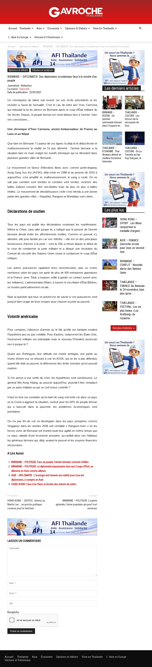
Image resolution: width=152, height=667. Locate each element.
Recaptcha (13, 612)
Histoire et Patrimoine (47, 37)
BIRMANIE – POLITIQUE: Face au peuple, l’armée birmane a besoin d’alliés (50, 462)
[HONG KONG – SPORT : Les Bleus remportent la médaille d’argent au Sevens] (109, 223)
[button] (140, 28)
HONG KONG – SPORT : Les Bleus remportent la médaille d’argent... (131, 225)
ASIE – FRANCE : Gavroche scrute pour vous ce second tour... (132, 246)
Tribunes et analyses (42, 70)
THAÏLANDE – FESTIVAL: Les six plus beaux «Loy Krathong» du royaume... (130, 310)
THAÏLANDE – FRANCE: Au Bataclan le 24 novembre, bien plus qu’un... (132, 287)
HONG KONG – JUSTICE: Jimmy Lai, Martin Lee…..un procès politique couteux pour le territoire (26, 504)
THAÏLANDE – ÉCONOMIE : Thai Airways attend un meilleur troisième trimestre (111, 155)
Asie (39, 28)
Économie (53, 28)
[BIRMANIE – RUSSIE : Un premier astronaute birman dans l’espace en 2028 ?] (112, 102)
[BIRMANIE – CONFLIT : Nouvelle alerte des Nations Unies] (109, 264)
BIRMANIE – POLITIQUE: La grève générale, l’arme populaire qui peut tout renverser (76, 504)
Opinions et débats (76, 28)
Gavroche (24, 88)
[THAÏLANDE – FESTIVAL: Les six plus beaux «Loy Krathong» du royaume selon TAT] (109, 306)
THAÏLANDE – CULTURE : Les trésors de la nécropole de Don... (132, 119)
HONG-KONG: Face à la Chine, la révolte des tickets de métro (43, 484)
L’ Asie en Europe (19, 37)
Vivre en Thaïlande (103, 28)
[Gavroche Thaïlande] (76, 12)
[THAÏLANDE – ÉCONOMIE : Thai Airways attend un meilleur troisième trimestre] (112, 138)
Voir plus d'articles (122, 328)
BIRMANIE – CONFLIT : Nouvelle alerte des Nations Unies (131, 266)
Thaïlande (25, 28)
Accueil (13, 28)
